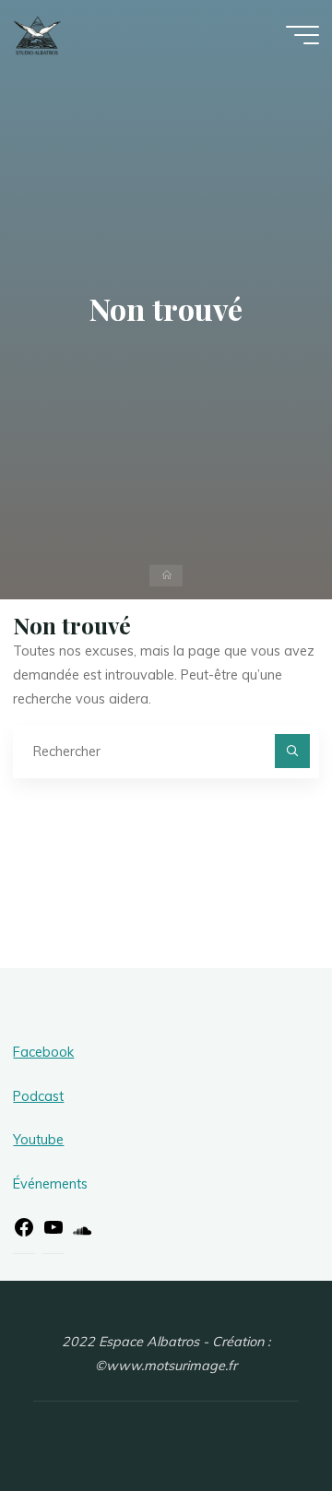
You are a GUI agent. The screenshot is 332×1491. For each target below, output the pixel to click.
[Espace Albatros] (37, 34)
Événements (50, 1184)
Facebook (43, 1052)
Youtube (38, 1139)
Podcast (38, 1096)
